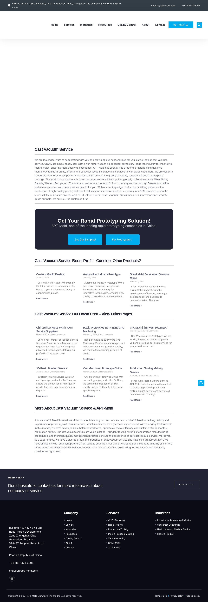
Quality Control (126, 24)
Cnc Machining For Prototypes (148, 327)
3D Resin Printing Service (51, 368)
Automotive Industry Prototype (101, 274)
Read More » (42, 298)
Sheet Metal (70, 163)
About (145, 24)
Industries (86, 24)
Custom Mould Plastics (50, 274)
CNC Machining (53, 163)
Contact (160, 24)
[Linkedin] (12, 579)
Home (54, 24)
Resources (105, 24)
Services (69, 24)
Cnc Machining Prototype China (102, 368)
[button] (199, 25)
